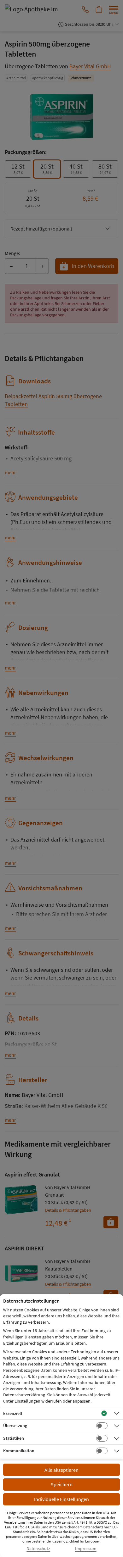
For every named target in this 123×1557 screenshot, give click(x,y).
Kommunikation (18, 1451)
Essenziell (12, 1413)
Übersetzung (15, 1425)
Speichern (62, 1484)
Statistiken (13, 1438)
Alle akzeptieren (61, 1470)
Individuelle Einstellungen (61, 1499)
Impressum (86, 1548)
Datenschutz (38, 1548)
